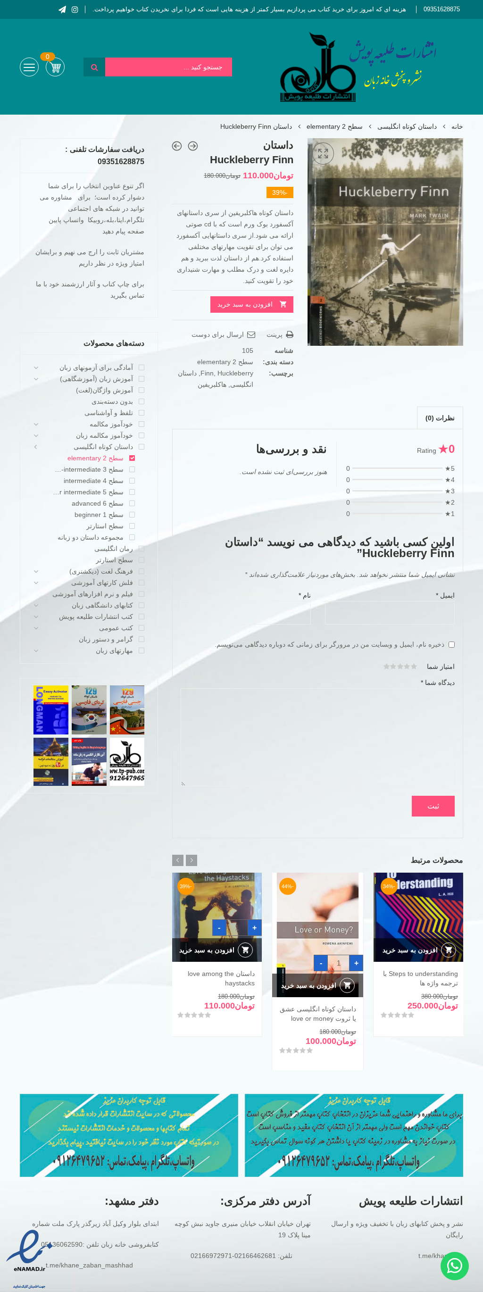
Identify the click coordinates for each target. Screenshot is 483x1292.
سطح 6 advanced (98, 503)
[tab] (440, 418)
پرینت (275, 334)
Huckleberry (235, 373)
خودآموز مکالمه (111, 424)
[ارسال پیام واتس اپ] (455, 1266)
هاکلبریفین (212, 384)
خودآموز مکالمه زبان (104, 435)
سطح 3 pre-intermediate (88, 469)
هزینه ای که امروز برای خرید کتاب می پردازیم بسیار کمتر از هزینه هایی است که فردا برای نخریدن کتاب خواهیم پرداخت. (249, 9)
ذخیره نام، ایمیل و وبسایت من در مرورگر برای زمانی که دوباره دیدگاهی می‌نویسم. (329, 644)
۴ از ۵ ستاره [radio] (393, 666)
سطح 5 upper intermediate (88, 492)
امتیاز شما (441, 666)
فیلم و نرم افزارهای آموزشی (92, 594)
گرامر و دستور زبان (106, 639)
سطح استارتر (105, 526)
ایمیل (445, 595)
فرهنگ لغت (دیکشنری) (101, 571)
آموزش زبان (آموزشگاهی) (96, 379)
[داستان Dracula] (177, 146)
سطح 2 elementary (335, 126)
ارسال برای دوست (219, 334)
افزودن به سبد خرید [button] (410, 950)
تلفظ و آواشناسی (108, 413)
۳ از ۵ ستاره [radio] (400, 666)
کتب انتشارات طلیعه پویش (96, 616)
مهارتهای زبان (114, 650)
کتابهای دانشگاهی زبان (102, 605)
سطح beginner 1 (99, 514)
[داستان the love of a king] (193, 146)
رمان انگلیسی (113, 548)
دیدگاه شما (438, 682)
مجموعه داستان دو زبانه (91, 537)
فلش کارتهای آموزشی (102, 582)
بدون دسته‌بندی (112, 401)
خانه (457, 126)
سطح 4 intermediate (94, 480)
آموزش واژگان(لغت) (104, 390)
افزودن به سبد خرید (245, 304)
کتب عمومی (116, 628)
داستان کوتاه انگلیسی (407, 126)
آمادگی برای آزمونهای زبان (96, 367)
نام (305, 595)
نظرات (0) (440, 418)
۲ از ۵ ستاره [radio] (407, 666)
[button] (323, 154)
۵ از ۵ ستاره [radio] (386, 666)
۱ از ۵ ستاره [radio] (414, 666)
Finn (207, 373)
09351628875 (442, 9)
